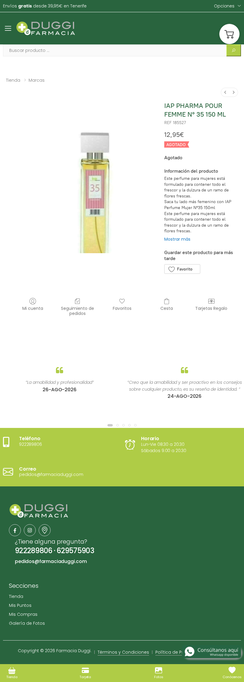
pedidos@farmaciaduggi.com (51, 561)
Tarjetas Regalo (211, 308)
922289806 (33, 551)
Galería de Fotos (27, 623)
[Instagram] (30, 530)
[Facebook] (15, 530)
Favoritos (122, 308)
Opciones (224, 6)
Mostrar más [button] (177, 239)
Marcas (37, 80)
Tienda (13, 80)
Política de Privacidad (178, 652)
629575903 (75, 551)
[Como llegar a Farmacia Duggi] (45, 530)
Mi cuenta (32, 308)
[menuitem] (225, 92)
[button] (229, 34)
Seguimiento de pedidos (77, 310)
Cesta (166, 308)
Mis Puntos (20, 605)
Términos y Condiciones (123, 652)
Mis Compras (23, 614)
